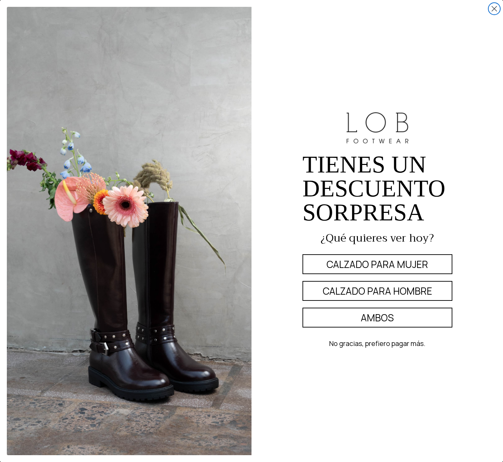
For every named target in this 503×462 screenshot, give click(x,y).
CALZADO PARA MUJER (377, 264)
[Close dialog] (494, 9)
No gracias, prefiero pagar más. (377, 343)
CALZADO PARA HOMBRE (377, 290)
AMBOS (377, 317)
